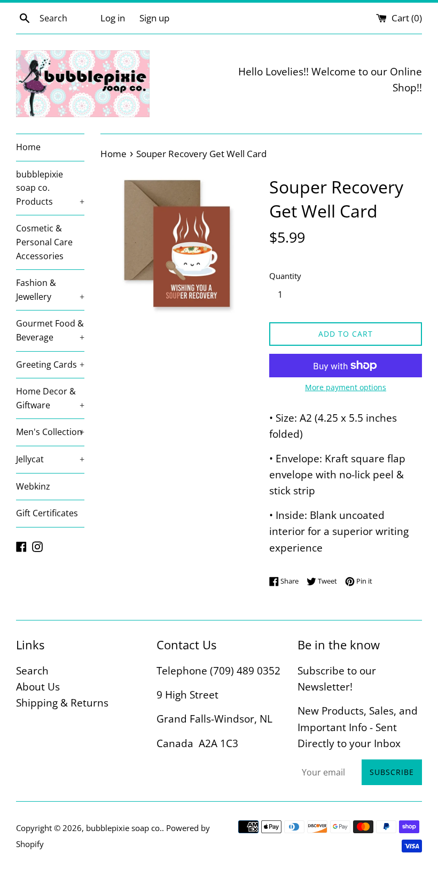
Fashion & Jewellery (50, 289)
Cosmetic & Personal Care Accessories (44, 241)
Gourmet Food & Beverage (50, 330)
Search (32, 671)
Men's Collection (50, 432)
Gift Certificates (47, 513)
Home (28, 147)
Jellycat (50, 459)
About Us (38, 687)
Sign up (154, 18)
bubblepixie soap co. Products (50, 187)
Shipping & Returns (62, 703)
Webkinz (33, 486)
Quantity (285, 275)
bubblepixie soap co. (124, 828)
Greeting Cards (50, 364)
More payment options (345, 387)
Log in (112, 18)
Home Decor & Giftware (50, 398)
